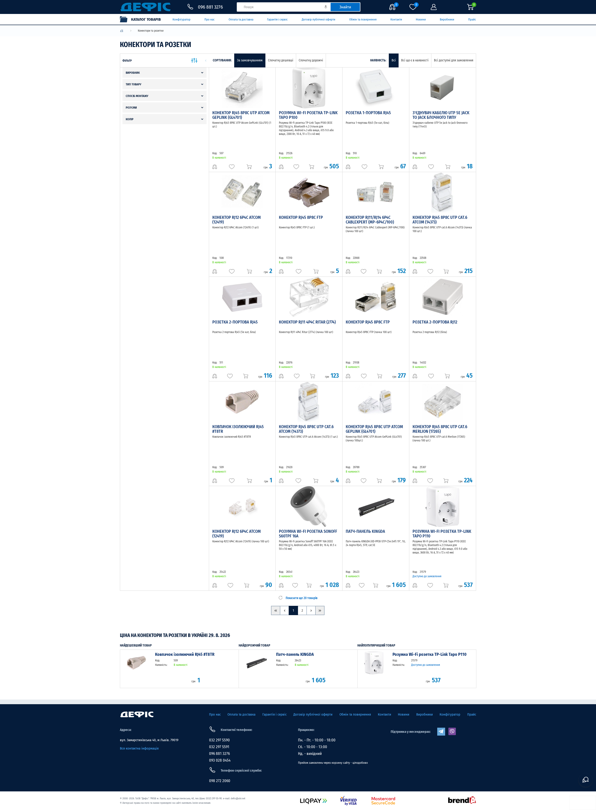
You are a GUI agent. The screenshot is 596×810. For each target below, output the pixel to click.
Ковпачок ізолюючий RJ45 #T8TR (238, 429)
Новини (421, 19)
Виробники (447, 19)
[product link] (136, 668)
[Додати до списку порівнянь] (214, 166)
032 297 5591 (219, 747)
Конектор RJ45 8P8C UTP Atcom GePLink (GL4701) (241, 115)
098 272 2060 (219, 781)
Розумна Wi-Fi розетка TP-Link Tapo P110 (442, 534)
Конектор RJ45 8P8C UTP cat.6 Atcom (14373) (440, 220)
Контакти (396, 19)
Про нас (209, 19)
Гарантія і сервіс (277, 19)
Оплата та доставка (241, 19)
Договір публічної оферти (318, 19)
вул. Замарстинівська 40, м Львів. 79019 (149, 740)
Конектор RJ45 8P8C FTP (301, 217)
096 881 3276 (219, 753)
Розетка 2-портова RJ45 (235, 322)
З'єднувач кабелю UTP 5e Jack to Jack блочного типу (441, 115)
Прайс (472, 19)
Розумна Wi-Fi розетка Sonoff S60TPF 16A (308, 534)
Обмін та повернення (362, 19)
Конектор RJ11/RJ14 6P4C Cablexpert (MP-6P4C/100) (370, 220)
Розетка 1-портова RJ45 (368, 112)
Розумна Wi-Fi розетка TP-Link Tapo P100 (308, 115)
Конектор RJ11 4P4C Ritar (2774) (307, 322)
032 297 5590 (219, 740)
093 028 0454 (219, 760)
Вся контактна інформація (139, 748)
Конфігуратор (181, 19)
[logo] (121, 31)
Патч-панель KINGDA (365, 531)
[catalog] (143, 19)
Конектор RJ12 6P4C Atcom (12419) (236, 220)
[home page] (137, 714)
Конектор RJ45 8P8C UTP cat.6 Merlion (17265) (440, 429)
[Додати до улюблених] (232, 166)
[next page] (311, 610)
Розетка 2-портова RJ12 (435, 322)
